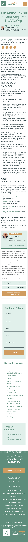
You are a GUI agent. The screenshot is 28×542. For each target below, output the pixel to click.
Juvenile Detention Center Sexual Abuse (14, 499)
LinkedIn (20, 283)
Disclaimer (18, 525)
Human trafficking (8, 206)
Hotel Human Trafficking (14, 406)
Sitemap (22, 527)
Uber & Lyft (10, 417)
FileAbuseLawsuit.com (8, 52)
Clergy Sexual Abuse (14, 502)
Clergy (9, 378)
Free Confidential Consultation (14, 293)
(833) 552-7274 (14, 481)
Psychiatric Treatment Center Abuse (14, 514)
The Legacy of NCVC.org (14, 434)
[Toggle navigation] (25, 4)
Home (3, 39)
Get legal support (14, 471)
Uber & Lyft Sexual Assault (14, 508)
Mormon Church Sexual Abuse (14, 511)
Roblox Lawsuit (11, 414)
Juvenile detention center (11, 211)
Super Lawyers (20, 287)
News (9, 39)
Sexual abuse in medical (10, 197)
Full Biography (8, 283)
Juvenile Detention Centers (15, 395)
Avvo (8, 287)
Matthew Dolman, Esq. (12, 27)
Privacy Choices (13, 527)
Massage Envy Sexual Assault (14, 505)
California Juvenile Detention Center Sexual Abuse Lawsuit (14, 373)
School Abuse (11, 398)
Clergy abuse (7, 201)
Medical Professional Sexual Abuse (14, 493)
